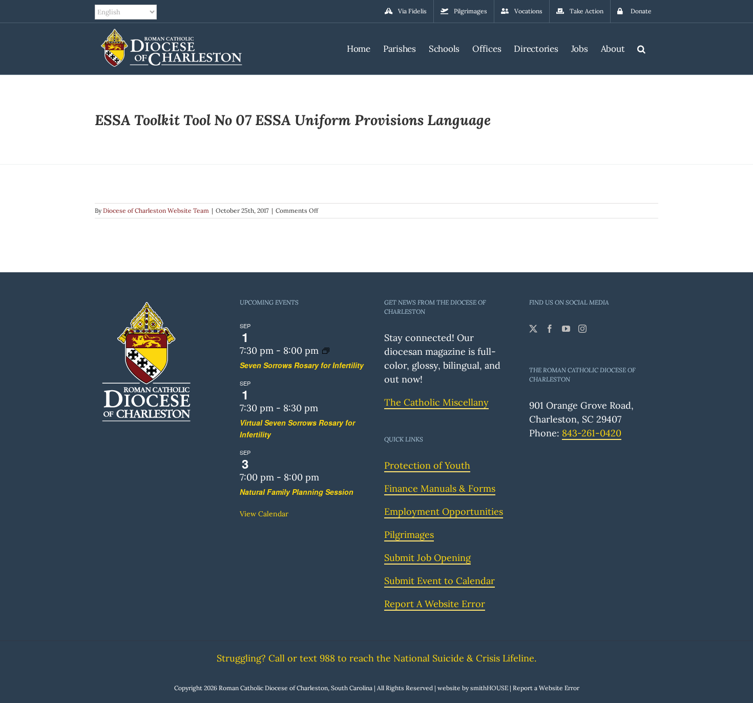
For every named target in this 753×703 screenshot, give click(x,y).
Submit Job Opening (427, 558)
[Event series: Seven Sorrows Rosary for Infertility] (325, 350)
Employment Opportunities (443, 511)
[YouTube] (566, 329)
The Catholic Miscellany (436, 402)
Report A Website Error (434, 604)
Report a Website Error (546, 688)
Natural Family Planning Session (296, 492)
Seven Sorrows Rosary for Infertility (302, 365)
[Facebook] (550, 329)
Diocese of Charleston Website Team (156, 210)
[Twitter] (533, 329)
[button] (641, 47)
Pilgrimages (409, 534)
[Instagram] (582, 329)
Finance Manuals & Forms (439, 488)
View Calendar (264, 513)
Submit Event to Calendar (439, 581)
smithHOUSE (489, 688)
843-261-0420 (591, 433)
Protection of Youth (427, 465)
